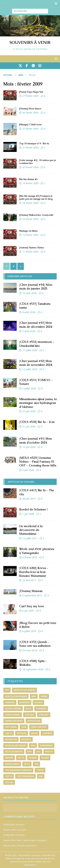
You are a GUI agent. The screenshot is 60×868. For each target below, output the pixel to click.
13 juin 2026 (29, 447)
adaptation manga (24, 690)
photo (49, 751)
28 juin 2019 (29, 498)
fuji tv (8, 733)
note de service (14, 751)
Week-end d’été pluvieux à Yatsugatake (36, 551)
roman (33, 757)
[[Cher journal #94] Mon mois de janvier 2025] (10, 288)
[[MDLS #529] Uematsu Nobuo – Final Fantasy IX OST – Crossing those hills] (10, 460)
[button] (55, 3)
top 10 (8, 776)
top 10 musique (25, 776)
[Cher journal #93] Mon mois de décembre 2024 (35, 324)
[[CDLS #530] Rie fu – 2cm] (10, 425)
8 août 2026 (28, 312)
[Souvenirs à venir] (30, 34)
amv (34, 696)
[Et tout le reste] (10, 234)
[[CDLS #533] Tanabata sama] (10, 307)
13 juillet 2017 (29, 538)
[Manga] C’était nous (30, 124)
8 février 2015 (29, 557)
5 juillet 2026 (29, 388)
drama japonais (14, 720)
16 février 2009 (30, 219)
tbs (36, 764)
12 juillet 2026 (29, 369)
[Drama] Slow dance (30, 108)
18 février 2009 (30, 203)
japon (34, 733)
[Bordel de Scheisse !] (10, 512)
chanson (41, 708)
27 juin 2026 (29, 411)
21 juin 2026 (29, 426)
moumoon (11, 739)
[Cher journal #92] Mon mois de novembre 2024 (35, 363)
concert (44, 714)
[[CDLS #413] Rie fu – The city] (10, 493)
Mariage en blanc (28, 230)
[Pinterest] (33, 65)
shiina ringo (12, 764)
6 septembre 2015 (32, 595)
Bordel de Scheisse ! (33, 509)
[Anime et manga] (10, 129)
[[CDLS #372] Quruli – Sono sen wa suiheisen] (10, 645)
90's (7, 690)
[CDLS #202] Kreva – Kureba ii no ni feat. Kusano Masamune (33, 572)
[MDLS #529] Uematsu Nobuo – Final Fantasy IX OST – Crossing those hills (37, 461)
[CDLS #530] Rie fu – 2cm (36, 422)
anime (44, 696)
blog (28, 708)
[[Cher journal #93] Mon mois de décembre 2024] (10, 326)
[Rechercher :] (30, 10)
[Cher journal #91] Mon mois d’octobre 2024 (35, 440)
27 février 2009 (30, 95)
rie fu (21, 757)
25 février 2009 (30, 128)
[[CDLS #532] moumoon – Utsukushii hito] (10, 345)
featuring (11, 727)
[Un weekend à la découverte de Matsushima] (10, 529)
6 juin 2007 (28, 610)
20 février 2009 (30, 167)
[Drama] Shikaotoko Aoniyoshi (36, 214)
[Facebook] (27, 65)
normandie (46, 745)
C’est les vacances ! (27, 845)
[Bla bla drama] (10, 183)
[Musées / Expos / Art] (10, 95)
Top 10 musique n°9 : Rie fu (34, 143)
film (23, 727)
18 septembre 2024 (32, 669)
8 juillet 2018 (29, 631)
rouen (45, 757)
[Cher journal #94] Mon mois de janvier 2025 (35, 286)
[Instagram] (40, 65)
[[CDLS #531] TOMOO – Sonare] (10, 383)
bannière (24, 702)
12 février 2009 (30, 234)
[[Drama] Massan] (10, 591)
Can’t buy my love (31, 606)
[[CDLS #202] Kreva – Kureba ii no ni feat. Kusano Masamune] (10, 571)
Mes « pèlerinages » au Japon (32, 840)
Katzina (7, 829)
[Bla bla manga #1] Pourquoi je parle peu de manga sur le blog (35, 197)
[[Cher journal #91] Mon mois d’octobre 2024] (10, 442)
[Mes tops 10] (10, 147)
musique (26, 739)
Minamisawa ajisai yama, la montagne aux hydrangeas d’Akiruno (38, 403)
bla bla (38, 702)
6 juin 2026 (28, 470)
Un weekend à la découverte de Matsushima (30, 530)
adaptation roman (16, 696)
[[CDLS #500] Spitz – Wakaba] (10, 664)
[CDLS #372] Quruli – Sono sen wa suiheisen (34, 644)
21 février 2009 (30, 147)
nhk (33, 745)
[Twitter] (20, 65)
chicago (29, 714)
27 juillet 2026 (29, 350)
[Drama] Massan (30, 591)
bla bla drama (13, 708)
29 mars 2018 (29, 650)
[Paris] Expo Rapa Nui (31, 91)
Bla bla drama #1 (28, 179)
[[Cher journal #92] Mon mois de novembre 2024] (10, 364)
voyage (9, 782)
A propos (20, 824)
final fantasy (39, 727)
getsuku (21, 733)
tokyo (40, 770)
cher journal (12, 714)
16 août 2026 (29, 293)
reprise (9, 757)
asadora (10, 702)
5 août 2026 (28, 331)
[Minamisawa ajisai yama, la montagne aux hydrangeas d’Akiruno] (10, 402)
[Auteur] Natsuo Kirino (31, 247)
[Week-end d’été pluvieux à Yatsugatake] (10, 552)
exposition (33, 720)
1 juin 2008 (28, 513)
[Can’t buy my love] (10, 609)
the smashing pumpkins (18, 770)
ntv (29, 751)
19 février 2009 (30, 183)
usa (41, 776)
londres (47, 733)
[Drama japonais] (10, 111)
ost (38, 751)
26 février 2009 (30, 112)
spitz (27, 764)
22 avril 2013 (29, 580)
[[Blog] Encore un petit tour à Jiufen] (10, 626)
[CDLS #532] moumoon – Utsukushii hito (36, 343)
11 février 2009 (30, 251)
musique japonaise (15, 745)
